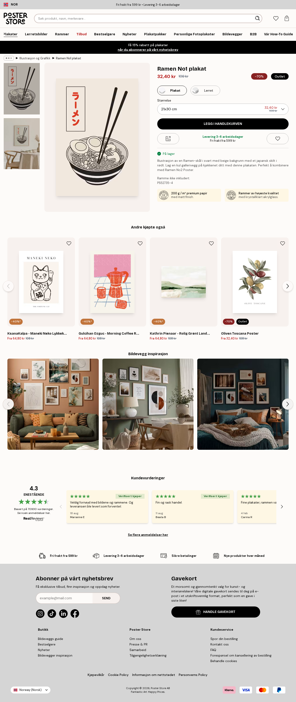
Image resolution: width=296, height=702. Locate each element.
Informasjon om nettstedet (153, 675)
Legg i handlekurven (223, 124)
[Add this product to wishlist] (278, 138)
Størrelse (164, 100)
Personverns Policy (193, 675)
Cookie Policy (118, 675)
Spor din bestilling (224, 639)
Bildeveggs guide (50, 639)
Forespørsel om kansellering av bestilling (240, 655)
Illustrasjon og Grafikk (34, 58)
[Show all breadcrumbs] (9, 58)
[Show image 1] (22, 88)
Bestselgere (47, 644)
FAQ (213, 650)
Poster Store (158, 688)
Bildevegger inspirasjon (55, 655)
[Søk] (258, 18)
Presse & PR (139, 644)
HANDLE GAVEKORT (219, 612)
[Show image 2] (22, 143)
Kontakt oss (219, 644)
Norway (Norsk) (30, 690)
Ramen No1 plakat (68, 58)
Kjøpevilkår (96, 675)
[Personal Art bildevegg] (53, 404)
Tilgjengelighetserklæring (148, 655)
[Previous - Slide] (8, 286)
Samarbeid (138, 650)
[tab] (275, 18)
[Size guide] (168, 138)
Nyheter (44, 650)
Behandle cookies (223, 661)
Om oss (135, 639)
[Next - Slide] (287, 286)
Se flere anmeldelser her (148, 535)
